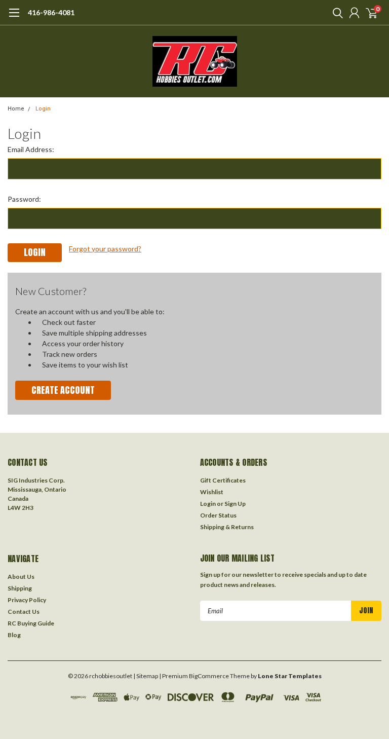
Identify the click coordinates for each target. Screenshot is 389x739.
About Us (21, 576)
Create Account (63, 390)
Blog (14, 635)
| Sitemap (145, 676)
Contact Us (24, 611)
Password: (24, 199)
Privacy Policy (27, 600)
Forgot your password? (105, 248)
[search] (335, 12)
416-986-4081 (51, 12)
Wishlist (211, 492)
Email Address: (31, 149)
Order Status (218, 515)
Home (16, 108)
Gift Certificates (223, 480)
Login (43, 108)
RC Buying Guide (31, 623)
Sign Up (235, 503)
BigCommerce (209, 676)
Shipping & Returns (227, 527)
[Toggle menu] (14, 17)
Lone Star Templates (290, 676)
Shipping (20, 588)
